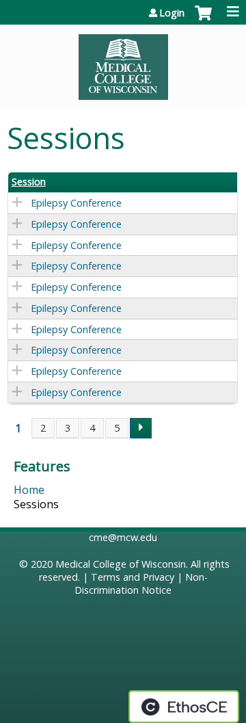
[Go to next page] (141, 428)
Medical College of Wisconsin (120, 563)
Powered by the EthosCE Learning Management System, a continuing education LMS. (183, 706)
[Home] (123, 62)
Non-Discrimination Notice (141, 583)
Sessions (36, 504)
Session (29, 182)
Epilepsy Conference (76, 202)
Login (171, 13)
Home (29, 489)
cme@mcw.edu (123, 537)
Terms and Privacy (132, 576)
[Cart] (203, 19)
